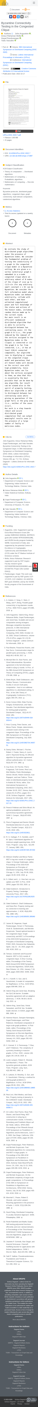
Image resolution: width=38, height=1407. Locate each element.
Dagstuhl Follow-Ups (19, 1336)
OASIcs (19, 1334)
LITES (19, 1350)
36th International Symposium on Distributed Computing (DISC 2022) (20, 49)
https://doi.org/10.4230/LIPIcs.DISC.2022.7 (19, 467)
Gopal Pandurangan (10, 38)
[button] (26, 16)
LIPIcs (19, 1332)
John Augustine (22, 34)
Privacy (19, 1404)
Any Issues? (33, 1399)
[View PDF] (19, 106)
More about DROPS (19, 1319)
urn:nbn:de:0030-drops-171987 (21, 156)
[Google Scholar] (11, 610)
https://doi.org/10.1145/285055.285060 (20, 916)
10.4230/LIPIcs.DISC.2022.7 (19, 153)
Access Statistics (13, 211)
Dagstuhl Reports (19, 1345)
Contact (27, 1404)
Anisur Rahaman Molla (11, 36)
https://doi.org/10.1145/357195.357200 (20, 850)
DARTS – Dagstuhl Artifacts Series (19, 1343)
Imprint (13, 1404)
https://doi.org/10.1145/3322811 (18, 833)
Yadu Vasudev (7, 41)
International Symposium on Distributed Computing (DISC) (17, 62)
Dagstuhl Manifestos (19, 1348)
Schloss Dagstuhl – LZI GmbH (24, 1399)
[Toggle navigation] (34, 3)
